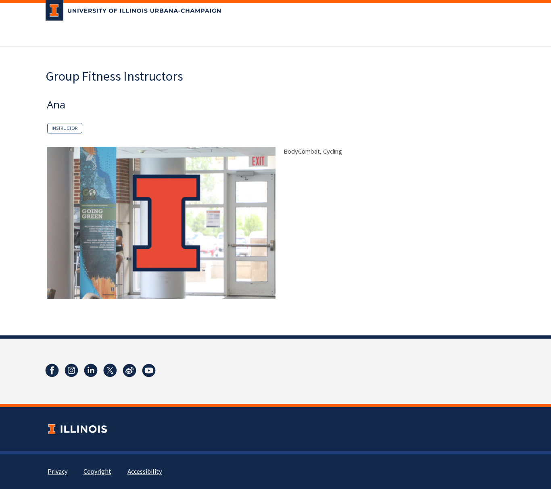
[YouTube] (149, 370)
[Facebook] (52, 370)
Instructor (65, 128)
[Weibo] (129, 370)
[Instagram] (71, 370)
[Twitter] (110, 370)
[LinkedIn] (91, 370)
